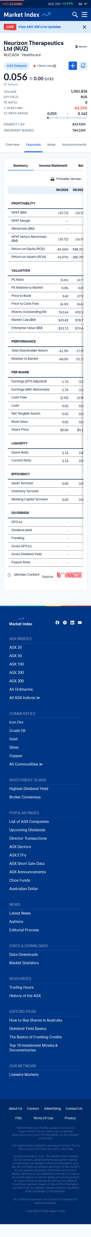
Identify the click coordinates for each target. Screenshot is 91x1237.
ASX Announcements (27, 872)
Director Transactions (28, 838)
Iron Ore (16, 722)
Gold (13, 739)
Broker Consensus (25, 797)
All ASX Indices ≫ (24, 698)
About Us (15, 1108)
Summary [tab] (20, 165)
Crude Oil (17, 731)
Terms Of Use (43, 1118)
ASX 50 (15, 656)
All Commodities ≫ (26, 764)
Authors (16, 922)
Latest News (20, 913)
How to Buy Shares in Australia (35, 1020)
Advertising (52, 1108)
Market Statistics (24, 963)
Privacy (70, 1118)
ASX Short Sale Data (27, 864)
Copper (15, 756)
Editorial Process (24, 930)
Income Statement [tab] (53, 165)
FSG (18, 1118)
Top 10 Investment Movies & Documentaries (33, 1048)
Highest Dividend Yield (28, 789)
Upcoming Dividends (27, 830)
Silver (14, 747)
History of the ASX (25, 996)
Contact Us (74, 1108)
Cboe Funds (19, 880)
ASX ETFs (17, 855)
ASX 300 (16, 681)
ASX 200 (54, 4)
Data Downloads (23, 954)
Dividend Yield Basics (27, 1029)
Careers (33, 1108)
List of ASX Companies (29, 822)
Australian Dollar (23, 889)
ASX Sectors (20, 847)
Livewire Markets (23, 1075)
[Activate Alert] (83, 66)
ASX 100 (16, 664)
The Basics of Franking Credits (35, 1037)
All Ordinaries (21, 689)
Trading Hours (21, 987)
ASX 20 (15, 647)
